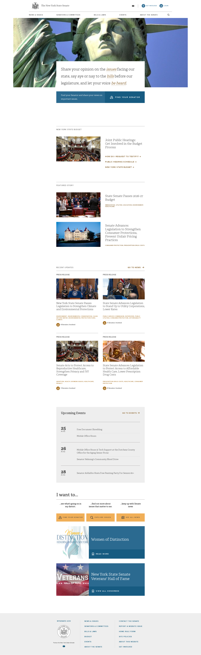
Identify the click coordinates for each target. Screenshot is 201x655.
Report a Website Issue (130, 626)
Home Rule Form (127, 631)
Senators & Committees (68, 15)
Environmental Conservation (80, 316)
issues (111, 69)
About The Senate (149, 15)
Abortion (60, 381)
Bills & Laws (100, 15)
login (166, 5)
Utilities (119, 205)
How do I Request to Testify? (122, 156)
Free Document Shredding (89, 429)
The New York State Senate (55, 6)
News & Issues (36, 15)
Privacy (59, 383)
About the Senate (93, 647)
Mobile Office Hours (86, 436)
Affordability (135, 318)
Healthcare (110, 206)
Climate (59, 319)
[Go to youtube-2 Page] (64, 646)
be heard (118, 83)
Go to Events (129, 413)
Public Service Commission (113, 316)
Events (122, 15)
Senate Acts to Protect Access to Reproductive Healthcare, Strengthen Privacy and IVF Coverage (75, 370)
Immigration (110, 205)
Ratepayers (129, 316)
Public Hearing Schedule (119, 162)
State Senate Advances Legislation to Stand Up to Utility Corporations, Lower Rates (124, 306)
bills (110, 76)
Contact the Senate (129, 621)
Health (67, 381)
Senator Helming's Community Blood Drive (97, 459)
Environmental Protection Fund (82, 318)
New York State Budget (118, 167)
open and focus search (168, 15)
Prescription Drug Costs (134, 245)
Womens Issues (77, 381)
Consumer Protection (114, 245)
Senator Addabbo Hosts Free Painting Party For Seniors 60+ (105, 473)
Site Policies (125, 636)
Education (127, 205)
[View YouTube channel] (133, 5)
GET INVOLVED (125, 647)
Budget (88, 636)
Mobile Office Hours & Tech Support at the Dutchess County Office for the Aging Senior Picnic (106, 451)
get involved (151, 5)
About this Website (129, 642)
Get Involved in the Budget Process (123, 145)
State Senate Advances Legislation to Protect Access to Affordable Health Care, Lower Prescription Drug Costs (123, 370)
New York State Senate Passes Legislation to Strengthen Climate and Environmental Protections (76, 306)
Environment (138, 205)
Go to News (135, 267)
